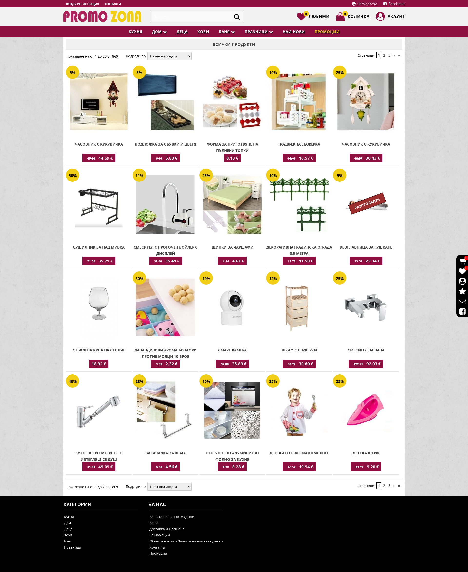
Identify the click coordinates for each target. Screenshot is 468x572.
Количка (357, 15)
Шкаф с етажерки (299, 350)
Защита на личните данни (171, 516)
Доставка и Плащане (167, 529)
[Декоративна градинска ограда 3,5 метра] (299, 205)
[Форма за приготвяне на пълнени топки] (232, 102)
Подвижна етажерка (299, 144)
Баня (224, 31)
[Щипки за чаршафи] (232, 205)
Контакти (113, 4)
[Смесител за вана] (366, 308)
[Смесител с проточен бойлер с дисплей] (165, 205)
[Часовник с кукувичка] (99, 102)
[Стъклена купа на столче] (99, 308)
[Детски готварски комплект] (299, 411)
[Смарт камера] (232, 308)
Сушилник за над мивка (99, 247)
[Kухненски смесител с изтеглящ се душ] (99, 411)
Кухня (135, 31)
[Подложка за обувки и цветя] (165, 102)
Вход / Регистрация (82, 4)
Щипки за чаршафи (232, 247)
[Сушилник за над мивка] (99, 205)
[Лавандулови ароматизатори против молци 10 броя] (165, 308)
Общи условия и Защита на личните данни (186, 541)
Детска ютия (366, 453)
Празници (256, 31)
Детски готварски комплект (299, 453)
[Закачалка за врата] (165, 411)
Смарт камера (232, 350)
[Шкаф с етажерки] (299, 308)
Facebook (396, 3)
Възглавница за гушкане (366, 247)
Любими (317, 15)
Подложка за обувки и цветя (165, 144)
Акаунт (396, 16)
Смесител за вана (366, 350)
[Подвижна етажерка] (299, 102)
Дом (157, 31)
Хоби (203, 31)
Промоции (327, 31)
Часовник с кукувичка (99, 144)
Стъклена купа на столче (99, 350)
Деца (182, 31)
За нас (154, 523)
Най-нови (294, 31)
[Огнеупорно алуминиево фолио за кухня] (232, 411)
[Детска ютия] (366, 411)
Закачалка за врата (166, 453)
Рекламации (159, 535)
